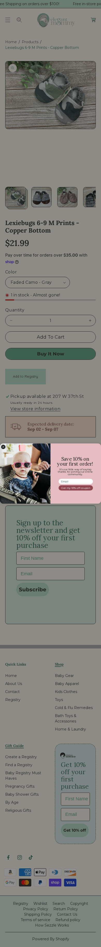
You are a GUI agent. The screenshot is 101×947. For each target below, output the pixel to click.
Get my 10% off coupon (75, 487)
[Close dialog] (3, 447)
